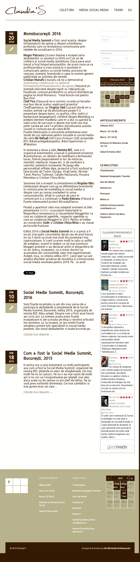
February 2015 (117, 80)
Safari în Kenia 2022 (110, 152)
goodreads (24, 482)
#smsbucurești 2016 (42, 33)
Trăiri (118, 10)
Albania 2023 (107, 125)
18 (112, 101)
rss (16, 489)
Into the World (107, 182)
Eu (130, 10)
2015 (120, 478)
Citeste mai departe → (38, 334)
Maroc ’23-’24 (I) (108, 137)
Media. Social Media (94, 10)
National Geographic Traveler (115, 176)
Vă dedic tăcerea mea (113, 318)
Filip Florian (116, 248)
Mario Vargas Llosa (120, 324)
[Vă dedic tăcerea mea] (104, 323)
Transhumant (107, 170)
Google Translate (127, 68)
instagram (16, 482)
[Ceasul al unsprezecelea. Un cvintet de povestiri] (104, 289)
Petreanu (105, 193)
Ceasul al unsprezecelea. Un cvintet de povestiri (118, 284)
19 (117, 101)
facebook (9, 482)
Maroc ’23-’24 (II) (108, 131)
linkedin (9, 489)
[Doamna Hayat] (104, 366)
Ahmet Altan (116, 364)
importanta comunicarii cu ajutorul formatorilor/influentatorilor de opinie (49, 84)
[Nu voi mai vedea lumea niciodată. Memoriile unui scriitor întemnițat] (104, 406)
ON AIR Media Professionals (117, 548)
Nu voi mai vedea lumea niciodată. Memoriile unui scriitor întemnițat (116, 403)
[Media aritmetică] (104, 250)
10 (107, 97)
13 (122, 97)
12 (117, 97)
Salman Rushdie (118, 291)
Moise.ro (104, 199)
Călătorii (66, 10)
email (24, 489)
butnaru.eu (105, 188)
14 (127, 97)
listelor (44, 210)
